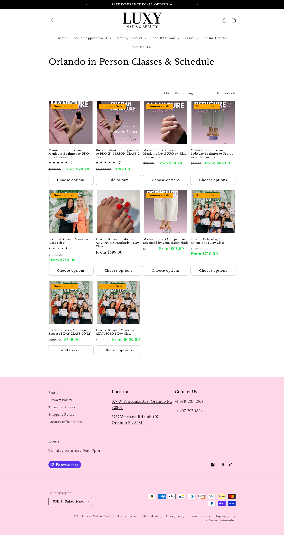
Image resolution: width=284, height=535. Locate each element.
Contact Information (65, 422)
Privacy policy (175, 516)
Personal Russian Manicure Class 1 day (68, 241)
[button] (53, 20)
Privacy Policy (60, 400)
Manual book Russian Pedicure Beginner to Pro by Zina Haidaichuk (212, 154)
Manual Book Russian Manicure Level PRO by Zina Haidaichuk (164, 154)
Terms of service (200, 516)
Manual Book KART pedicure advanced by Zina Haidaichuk (165, 241)
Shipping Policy (61, 414)
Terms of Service (62, 407)
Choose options (71, 180)
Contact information (222, 520)
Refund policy (152, 516)
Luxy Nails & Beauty (99, 516)
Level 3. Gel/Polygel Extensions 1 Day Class (207, 241)
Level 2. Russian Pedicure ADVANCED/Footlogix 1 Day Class (117, 243)
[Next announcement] (197, 4)
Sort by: (165, 93)
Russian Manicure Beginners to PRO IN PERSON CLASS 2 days (117, 154)
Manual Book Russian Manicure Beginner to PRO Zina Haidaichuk (68, 154)
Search (54, 393)
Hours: (54, 441)
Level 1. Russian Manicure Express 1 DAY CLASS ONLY (69, 332)
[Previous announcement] (86, 4)
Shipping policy (225, 516)
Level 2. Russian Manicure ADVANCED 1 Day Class (115, 332)
